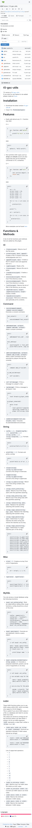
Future (5, 6)
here (25, 226)
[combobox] (10, 41)
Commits (6, 35)
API (26, 826)
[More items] (30, 16)
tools (4, 60)
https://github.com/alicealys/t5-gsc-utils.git (15, 11)
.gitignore (6, 66)
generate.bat (6, 72)
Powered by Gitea (7, 824)
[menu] (7, 826)
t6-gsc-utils (15, 92)
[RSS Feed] (2, 9)
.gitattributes (6, 63)
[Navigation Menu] (29, 2)
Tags (27, 35)
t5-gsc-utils (13, 6)
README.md (6, 78)
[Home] (3, 2)
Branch (17, 35)
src (4, 57)
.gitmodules (6, 69)
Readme (5, 29)
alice (5, 48)
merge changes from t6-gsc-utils (21, 54)
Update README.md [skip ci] (20, 78)
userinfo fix (10, 48)
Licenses (20, 826)
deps (4, 54)
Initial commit (16, 63)
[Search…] (30, 20)
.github (5, 51)
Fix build (14, 72)
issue (15, 96)
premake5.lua (7, 75)
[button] (7, 9)
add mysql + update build (19, 51)
